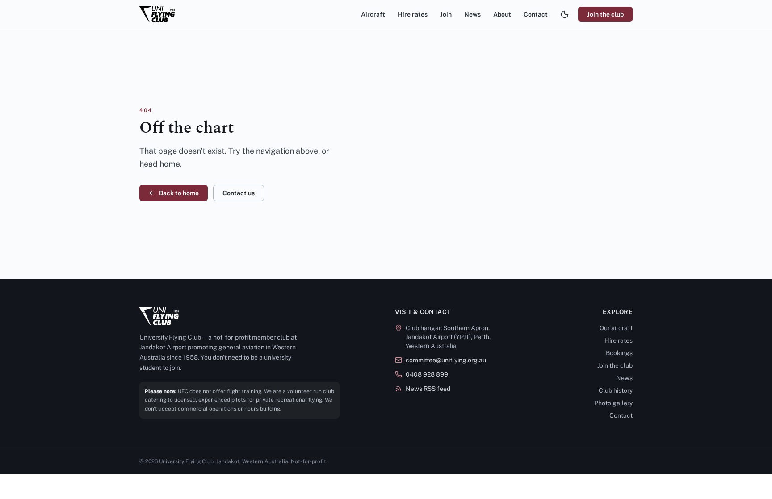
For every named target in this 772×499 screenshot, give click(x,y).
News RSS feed (428, 388)
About (502, 14)
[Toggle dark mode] (565, 14)
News (472, 14)
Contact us (238, 193)
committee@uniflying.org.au (446, 360)
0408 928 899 (427, 374)
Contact (536, 14)
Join (446, 14)
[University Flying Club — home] (157, 14)
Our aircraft (616, 327)
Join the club (605, 14)
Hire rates (413, 14)
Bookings (619, 352)
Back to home (179, 193)
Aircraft (373, 14)
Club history (616, 390)
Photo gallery (613, 403)
